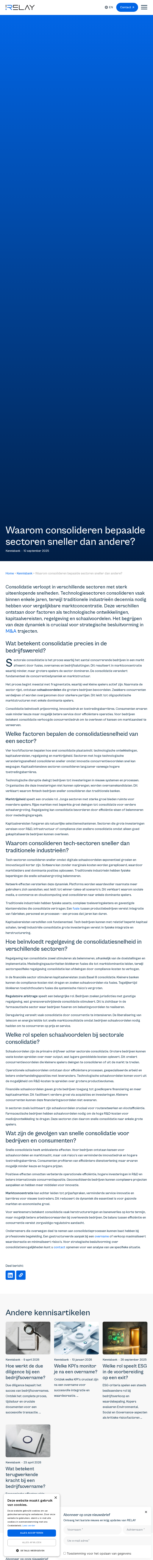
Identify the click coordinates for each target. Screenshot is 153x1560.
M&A (11, 631)
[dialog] (32, 1525)
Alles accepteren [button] (31, 1533)
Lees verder (28, 1525)
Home (10, 573)
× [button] (55, 1497)
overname (102, 1236)
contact (59, 1247)
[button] (10, 1275)
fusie (76, 908)
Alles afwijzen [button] (31, 1542)
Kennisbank (24, 573)
